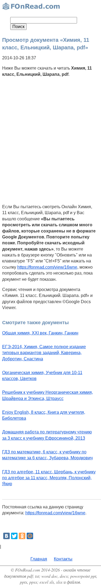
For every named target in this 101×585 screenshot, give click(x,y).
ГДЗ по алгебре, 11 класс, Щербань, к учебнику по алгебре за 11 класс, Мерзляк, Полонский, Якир (49, 478)
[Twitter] (14, 536)
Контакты (63, 559)
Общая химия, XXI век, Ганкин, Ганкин (40, 333)
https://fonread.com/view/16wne (47, 267)
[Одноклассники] (22, 536)
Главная (38, 559)
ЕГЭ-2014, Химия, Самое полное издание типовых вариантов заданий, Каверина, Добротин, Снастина (44, 352)
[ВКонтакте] (6, 536)
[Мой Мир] (30, 536)
